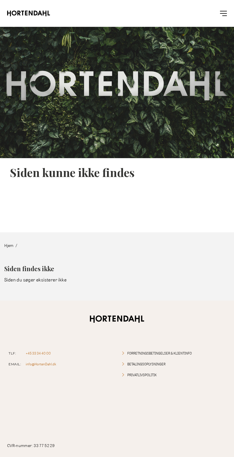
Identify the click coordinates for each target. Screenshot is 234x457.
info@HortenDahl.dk (41, 364)
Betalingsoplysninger (146, 364)
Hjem (8, 245)
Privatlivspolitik (142, 375)
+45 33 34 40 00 (38, 353)
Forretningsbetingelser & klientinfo (159, 353)
